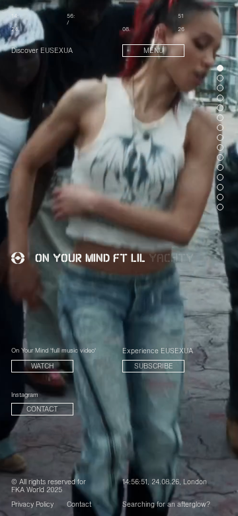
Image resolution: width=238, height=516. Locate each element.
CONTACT (42, 409)
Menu (153, 51)
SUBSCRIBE (153, 366)
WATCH (42, 366)
